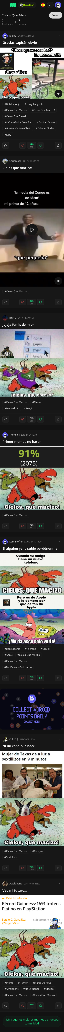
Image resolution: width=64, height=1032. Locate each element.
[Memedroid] (13, 5)
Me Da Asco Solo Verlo (19, 667)
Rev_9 (12, 317)
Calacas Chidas (46, 128)
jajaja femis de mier (18, 324)
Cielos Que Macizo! (44, 110)
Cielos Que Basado (16, 116)
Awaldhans (15, 883)
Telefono (31, 648)
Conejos (38, 851)
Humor (24, 982)
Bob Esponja (13, 104)
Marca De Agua (42, 982)
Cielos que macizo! (17, 168)
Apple (9, 654)
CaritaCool (15, 160)
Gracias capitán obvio (19, 42)
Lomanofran (16, 541)
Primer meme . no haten (22, 441)
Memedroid (12, 408)
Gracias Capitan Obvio (18, 128)
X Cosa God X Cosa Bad (19, 122)
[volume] (58, 94)
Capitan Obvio (47, 122)
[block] (59, 35)
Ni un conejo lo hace (18, 746)
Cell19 (12, 739)
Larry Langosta (35, 104)
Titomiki (14, 434)
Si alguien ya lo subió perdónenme (29, 548)
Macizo (50, 988)
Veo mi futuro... (14, 890)
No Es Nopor (32, 988)
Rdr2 (8, 134)
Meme (37, 402)
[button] (50, 5)
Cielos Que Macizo (16, 110)
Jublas (12, 35)
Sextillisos (11, 857)
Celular (46, 648)
